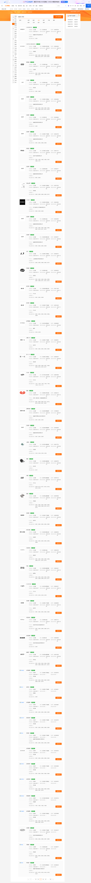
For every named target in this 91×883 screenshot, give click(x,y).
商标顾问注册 (70, 26)
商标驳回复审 (70, 21)
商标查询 (76, 26)
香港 (16, 74)
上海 (16, 65)
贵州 (16, 31)
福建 (16, 23)
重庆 (16, 21)
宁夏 (16, 57)
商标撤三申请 (70, 24)
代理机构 (30, 36)
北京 (16, 20)
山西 (16, 67)
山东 (16, 63)
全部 (28, 20)
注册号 (52, 29)
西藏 (16, 76)
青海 (16, 59)
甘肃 (16, 25)
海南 (16, 33)
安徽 (16, 16)
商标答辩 (76, 21)
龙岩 (39, 20)
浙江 (16, 82)
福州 (33, 20)
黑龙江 (16, 38)
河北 (16, 35)
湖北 (16, 42)
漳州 (44, 22)
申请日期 (30, 31)
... (33, 879)
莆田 (54, 20)
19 (45, 879)
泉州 (28, 22)
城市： (20, 20)
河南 (16, 40)
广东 (16, 27)
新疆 (16, 78)
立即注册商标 (58, 16)
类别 (41, 29)
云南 (16, 80)
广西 (16, 29)
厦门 (39, 22)
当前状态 (30, 29)
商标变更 (76, 24)
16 (38, 879)
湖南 (16, 44)
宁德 (49, 20)
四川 (16, 69)
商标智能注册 (70, 19)
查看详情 (59, 39)
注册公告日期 (53, 31)
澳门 (16, 18)
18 (43, 879)
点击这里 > (78, 11)
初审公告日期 (42, 31)
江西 (16, 48)
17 (40, 879)
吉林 (16, 50)
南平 (44, 20)
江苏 (16, 46)
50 (50, 879)
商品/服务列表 (31, 38)
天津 (16, 72)
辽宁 (16, 52)
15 (35, 879)
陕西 (16, 61)
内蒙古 (16, 55)
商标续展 (76, 19)
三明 (33, 22)
